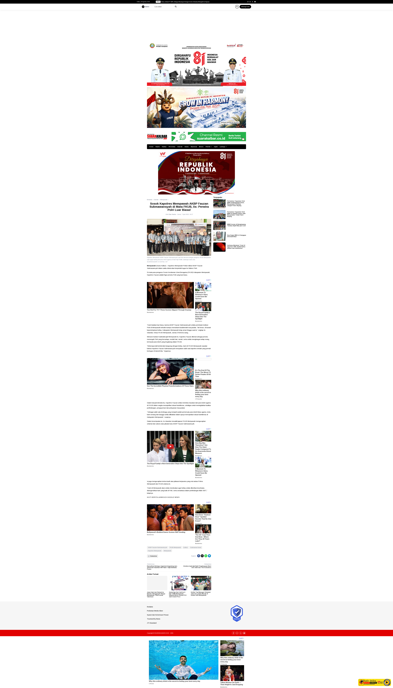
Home (151, 146)
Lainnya (222, 146)
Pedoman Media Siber (155, 611)
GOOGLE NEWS (173, 497)
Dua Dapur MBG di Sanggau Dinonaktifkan (236, 235)
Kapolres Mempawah (154, 551)
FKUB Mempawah (175, 547)
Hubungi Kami (245, 6)
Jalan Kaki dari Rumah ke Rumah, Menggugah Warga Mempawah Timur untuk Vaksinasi (156, 594)
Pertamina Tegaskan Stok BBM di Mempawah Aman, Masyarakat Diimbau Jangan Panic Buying (236, 203)
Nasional (194, 146)
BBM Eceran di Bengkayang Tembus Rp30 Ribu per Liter (236, 225)
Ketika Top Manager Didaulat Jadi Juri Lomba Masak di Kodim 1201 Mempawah (201, 593)
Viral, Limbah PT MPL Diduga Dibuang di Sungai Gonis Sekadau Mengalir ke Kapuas (185, 2)
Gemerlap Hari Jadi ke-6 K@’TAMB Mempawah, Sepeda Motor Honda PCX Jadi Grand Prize (177, 594)
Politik (208, 146)
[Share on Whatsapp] (205, 555)
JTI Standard (151, 623)
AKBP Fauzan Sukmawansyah (157, 547)
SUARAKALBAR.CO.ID (162, 633)
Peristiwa (172, 146)
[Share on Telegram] (209, 555)
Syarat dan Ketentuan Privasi (157, 615)
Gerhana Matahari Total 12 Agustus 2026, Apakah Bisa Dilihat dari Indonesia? (236, 246)
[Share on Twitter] (202, 555)
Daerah (179, 146)
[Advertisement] (196, 25)
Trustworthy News (153, 619)
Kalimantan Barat (195, 547)
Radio (158, 146)
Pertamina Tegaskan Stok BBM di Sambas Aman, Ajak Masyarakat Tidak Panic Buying (236, 214)
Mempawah (167, 551)
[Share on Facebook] (198, 555)
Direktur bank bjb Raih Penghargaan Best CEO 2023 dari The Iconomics (197, 566)
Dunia (187, 146)
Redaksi (150, 607)
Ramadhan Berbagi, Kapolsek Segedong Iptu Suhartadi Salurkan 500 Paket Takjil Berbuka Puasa (162, 567)
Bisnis (201, 146)
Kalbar (164, 146)
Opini (216, 146)
